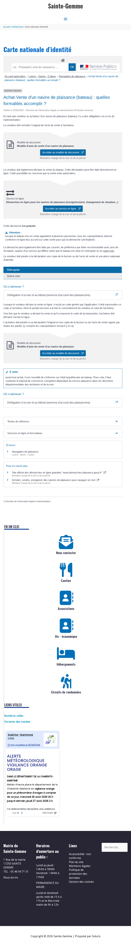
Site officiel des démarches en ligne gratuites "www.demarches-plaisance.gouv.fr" (57, 472)
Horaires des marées (17, 721)
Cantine (66, 580)
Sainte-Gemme (65, 6)
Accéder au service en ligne (61, 208)
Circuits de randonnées (66, 692)
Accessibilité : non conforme (80, 856)
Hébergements (66, 664)
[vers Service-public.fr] (98, 67)
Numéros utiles (13, 716)
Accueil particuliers (15, 76)
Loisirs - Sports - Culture (42, 76)
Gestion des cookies (81, 882)
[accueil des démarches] (63, 59)
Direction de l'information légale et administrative (27, 501)
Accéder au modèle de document (61, 152)
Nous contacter (66, 553)
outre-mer (108, 250)
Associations (66, 608)
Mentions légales (79, 866)
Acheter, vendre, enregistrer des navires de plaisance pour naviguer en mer (54, 480)
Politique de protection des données (78, 874)
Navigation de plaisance (72, 76)
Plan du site (76, 862)
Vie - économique (66, 636)
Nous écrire (10, 877)
